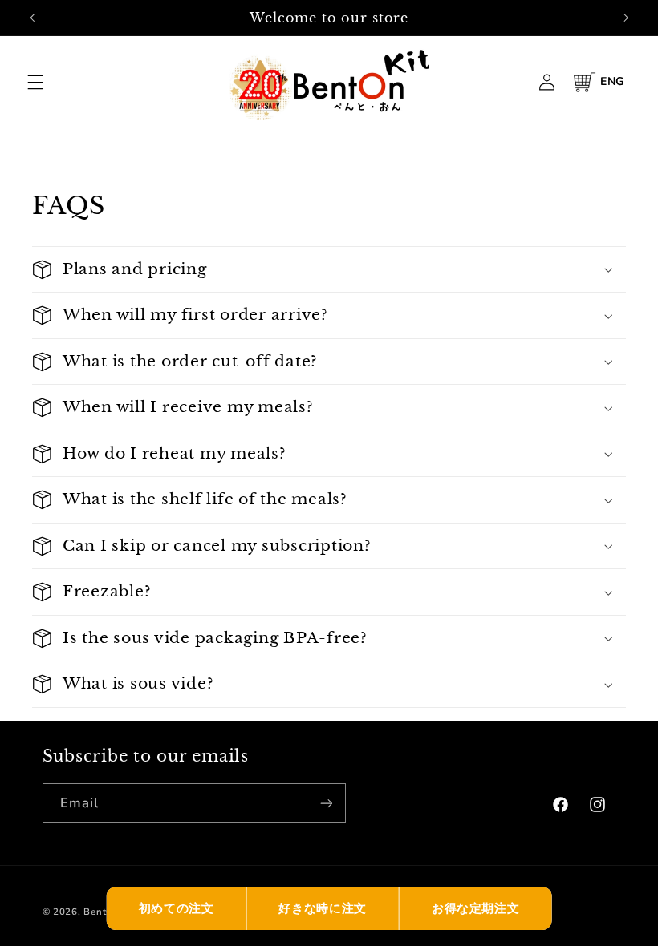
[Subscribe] (325, 803)
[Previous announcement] (32, 17)
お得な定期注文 (475, 908)
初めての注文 (176, 908)
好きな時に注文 (322, 908)
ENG (612, 81)
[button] (35, 81)
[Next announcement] (626, 17)
